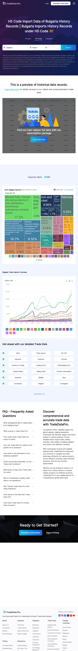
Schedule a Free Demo (60, 3)
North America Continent (52, 640)
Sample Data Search (52, 626)
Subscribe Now (12, 89)
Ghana (65, 648)
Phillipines (66, 633)
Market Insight (22, 634)
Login (47, 3)
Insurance (35, 640)
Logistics (35, 631)
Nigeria (65, 645)
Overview (20, 625)
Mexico (65, 636)
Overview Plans (7, 645)
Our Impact (6, 628)
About (4, 621)
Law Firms (35, 637)
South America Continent (52, 645)
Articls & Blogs (22, 645)
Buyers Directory (23, 631)
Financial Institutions (36, 644)
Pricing (4, 641)
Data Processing (53, 630)
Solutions (35, 621)
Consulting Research (36, 649)
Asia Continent (52, 636)
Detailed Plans (7, 648)
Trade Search (22, 628)
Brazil (64, 639)
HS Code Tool (22, 648)
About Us (5, 625)
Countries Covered (54, 633)
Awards (4, 631)
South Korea (67, 627)
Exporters (35, 628)
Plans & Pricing (52, 533)
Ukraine (65, 630)
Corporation (36, 634)
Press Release (7, 634)
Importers (35, 625)
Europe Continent (53, 649)
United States (67, 642)
